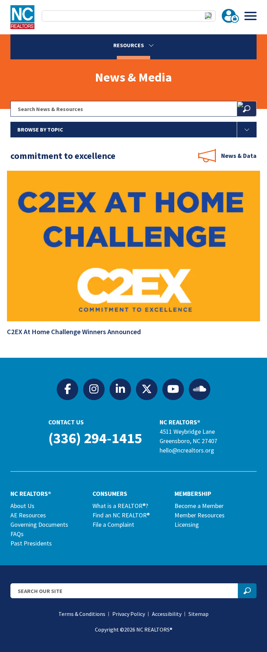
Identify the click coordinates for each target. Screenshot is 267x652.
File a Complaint (113, 524)
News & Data (239, 156)
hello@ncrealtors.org (187, 450)
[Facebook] (67, 389)
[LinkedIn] (120, 389)
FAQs (17, 534)
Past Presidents (31, 543)
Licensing (187, 524)
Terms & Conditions (81, 613)
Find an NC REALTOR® (121, 515)
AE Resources (28, 515)
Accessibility (166, 613)
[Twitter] (146, 389)
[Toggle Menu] (250, 16)
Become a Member (199, 506)
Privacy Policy (128, 613)
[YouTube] (173, 389)
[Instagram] (94, 389)
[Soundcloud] (199, 389)
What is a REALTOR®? (120, 506)
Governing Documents (39, 524)
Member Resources (200, 515)
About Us (22, 506)
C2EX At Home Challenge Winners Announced (74, 331)
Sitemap (198, 613)
